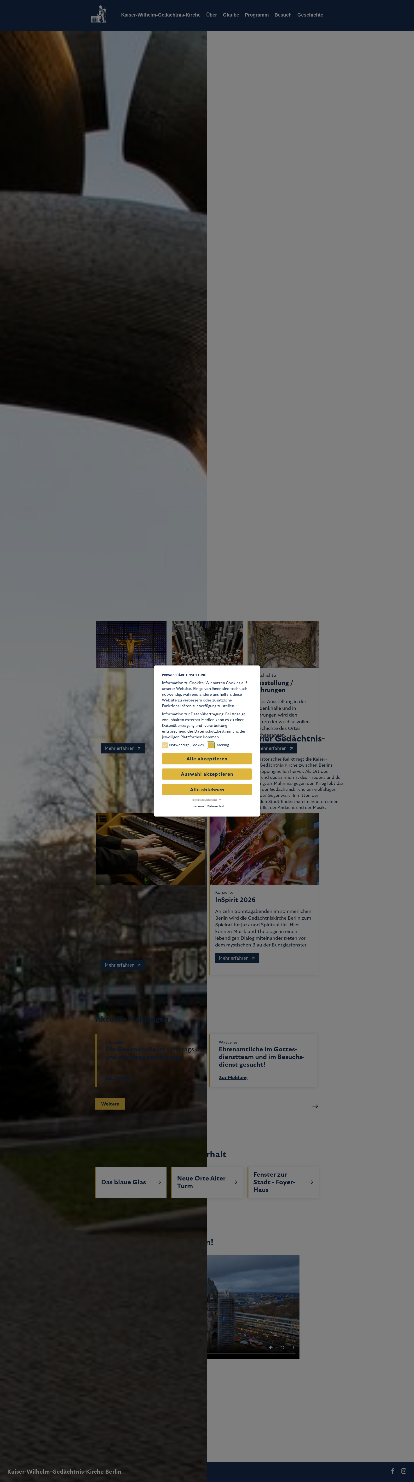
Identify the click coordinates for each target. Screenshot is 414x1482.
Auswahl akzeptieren (207, 774)
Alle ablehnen (207, 789)
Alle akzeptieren (207, 758)
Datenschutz (216, 806)
